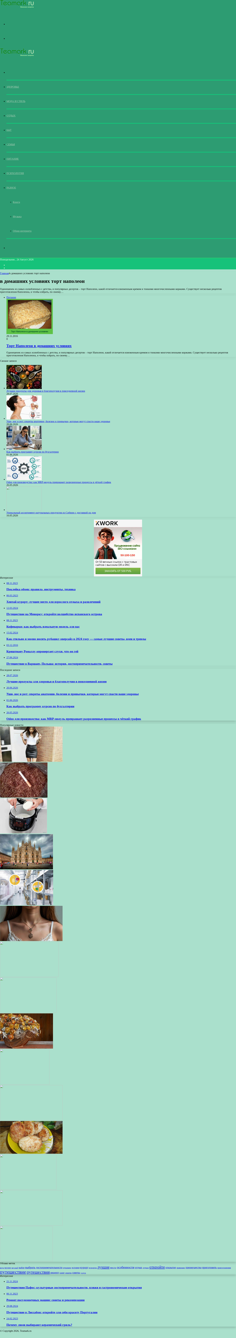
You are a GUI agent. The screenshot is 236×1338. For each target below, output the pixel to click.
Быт (9, 130)
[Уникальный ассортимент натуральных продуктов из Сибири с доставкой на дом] (24, 509)
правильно (181, 1268)
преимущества (193, 1267)
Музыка (17, 216)
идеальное (67, 1268)
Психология (15, 173)
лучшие (103, 1267)
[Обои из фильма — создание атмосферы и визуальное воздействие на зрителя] (28, 1012)
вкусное (7, 1268)
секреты (68, 1273)
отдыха (146, 1268)
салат (62, 1272)
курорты (93, 1268)
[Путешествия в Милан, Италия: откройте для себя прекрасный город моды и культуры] (26, 868)
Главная (4, 273)
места (113, 1267)
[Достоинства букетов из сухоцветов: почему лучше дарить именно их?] (26, 1047)
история (75, 1267)
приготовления (224, 1268)
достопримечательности (49, 1267)
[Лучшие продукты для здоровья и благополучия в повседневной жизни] (24, 388)
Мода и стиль (15, 101)
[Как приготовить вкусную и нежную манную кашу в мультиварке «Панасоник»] (23, 832)
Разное (11, 187)
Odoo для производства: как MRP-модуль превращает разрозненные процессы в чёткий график (58, 482)
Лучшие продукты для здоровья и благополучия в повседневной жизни (45, 391)
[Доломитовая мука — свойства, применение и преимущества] (29, 976)
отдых (138, 1267)
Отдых (11, 115)
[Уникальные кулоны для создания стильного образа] (31, 940)
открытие (171, 1267)
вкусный (15, 1268)
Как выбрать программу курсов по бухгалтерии (32, 451)
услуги (83, 1273)
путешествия (38, 1272)
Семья (10, 144)
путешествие (13, 1271)
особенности (125, 1267)
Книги (16, 202)
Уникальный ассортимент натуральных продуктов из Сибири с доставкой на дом (51, 512)
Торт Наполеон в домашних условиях (39, 346)
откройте (157, 1267)
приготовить (209, 1267)
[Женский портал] (17, 7)
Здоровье (12, 86)
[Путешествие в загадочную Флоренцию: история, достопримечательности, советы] (31, 1224)
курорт (84, 1267)
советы (76, 1272)
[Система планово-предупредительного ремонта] (28, 1188)
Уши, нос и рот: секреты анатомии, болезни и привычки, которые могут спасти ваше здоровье (58, 421)
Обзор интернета (22, 231)
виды (2, 1268)
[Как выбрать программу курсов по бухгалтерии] (24, 449)
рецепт (54, 1272)
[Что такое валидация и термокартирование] (26, 904)
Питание (12, 159)
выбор (22, 1267)
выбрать (30, 1267)
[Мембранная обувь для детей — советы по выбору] (24, 1083)
